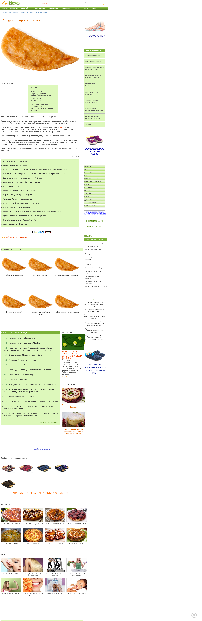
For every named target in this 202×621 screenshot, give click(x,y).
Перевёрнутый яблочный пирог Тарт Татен (21, 220)
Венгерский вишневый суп (94, 268)
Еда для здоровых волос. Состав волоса (33, 574)
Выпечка (22, 12)
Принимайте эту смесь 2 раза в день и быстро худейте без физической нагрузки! (94, 323)
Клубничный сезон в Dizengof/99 (20, 360)
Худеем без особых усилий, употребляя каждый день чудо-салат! (94, 330)
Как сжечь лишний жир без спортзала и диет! (94, 310)
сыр (17, 237)
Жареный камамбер (92, 55)
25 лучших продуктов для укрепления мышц (11, 594)
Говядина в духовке (92, 181)
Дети (86, 8)
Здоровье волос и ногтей (11, 573)
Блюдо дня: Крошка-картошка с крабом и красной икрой (30, 385)
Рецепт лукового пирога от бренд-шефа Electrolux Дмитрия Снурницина (33, 211)
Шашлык (88, 172)
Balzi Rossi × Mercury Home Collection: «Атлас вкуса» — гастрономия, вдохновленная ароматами (29, 390)
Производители (39, 8)
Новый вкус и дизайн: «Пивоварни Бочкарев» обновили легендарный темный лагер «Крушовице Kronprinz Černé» (29, 349)
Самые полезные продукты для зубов (33, 594)
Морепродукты (90, 187)
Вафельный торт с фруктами (15, 224)
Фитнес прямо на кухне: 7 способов (55, 574)
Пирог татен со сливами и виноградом (77, 524)
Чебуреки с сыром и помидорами (67, 275)
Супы (87, 239)
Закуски (87, 194)
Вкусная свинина (91, 178)
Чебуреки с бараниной (40, 275)
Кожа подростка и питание (77, 593)
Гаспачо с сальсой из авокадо (94, 243)
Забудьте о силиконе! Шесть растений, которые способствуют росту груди (94, 337)
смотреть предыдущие (48, 422)
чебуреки (10, 237)
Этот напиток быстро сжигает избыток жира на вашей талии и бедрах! (94, 316)
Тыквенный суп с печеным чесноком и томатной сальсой (94, 290)
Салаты (87, 166)
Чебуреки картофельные (14, 275)
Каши (86, 197)
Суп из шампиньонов (92, 246)
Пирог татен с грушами (55, 543)
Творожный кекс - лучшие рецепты (17, 199)
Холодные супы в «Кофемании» (19, 338)
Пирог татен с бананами (77, 543)
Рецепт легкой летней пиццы (15, 165)
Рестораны (53, 8)
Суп (86, 169)
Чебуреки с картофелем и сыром (67, 312)
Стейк (86, 175)
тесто (61, 127)
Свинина (100, 239)
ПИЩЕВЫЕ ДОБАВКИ (94, 221)
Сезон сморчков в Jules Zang (18, 375)
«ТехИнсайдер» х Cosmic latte (19, 396)
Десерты (88, 200)
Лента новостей (22, 8)
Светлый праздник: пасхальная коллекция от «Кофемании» (31, 401)
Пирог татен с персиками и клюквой (33, 524)
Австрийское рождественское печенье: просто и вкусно (94, 85)
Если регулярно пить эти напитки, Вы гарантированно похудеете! (94, 304)
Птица (87, 190)
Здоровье (66, 8)
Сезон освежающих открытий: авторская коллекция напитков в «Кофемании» (28, 407)
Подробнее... (66, 377)
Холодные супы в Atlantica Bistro (20, 365)
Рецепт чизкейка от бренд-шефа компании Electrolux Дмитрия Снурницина (34, 174)
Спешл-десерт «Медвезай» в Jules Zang (23, 355)
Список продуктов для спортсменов (77, 574)
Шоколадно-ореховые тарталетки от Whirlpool (22, 178)
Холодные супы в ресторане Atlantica (22, 343)
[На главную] (10, 6)
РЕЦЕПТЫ (88, 236)
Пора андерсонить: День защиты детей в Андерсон (28, 370)
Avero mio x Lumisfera (15, 380)
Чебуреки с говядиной (14, 312)
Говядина (93, 239)
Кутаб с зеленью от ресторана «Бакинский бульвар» (25, 216)
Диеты (77, 8)
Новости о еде (6, 12)
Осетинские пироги (11, 186)
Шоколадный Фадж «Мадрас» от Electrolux (21, 203)
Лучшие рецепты (91, 203)
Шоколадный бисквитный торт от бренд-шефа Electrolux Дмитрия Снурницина (36, 170)
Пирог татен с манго (11, 543)
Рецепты (95, 8)
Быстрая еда (89, 206)
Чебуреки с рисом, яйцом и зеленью (40, 313)
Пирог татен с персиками (55, 523)
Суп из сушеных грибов (93, 249)
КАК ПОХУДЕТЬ (94, 299)
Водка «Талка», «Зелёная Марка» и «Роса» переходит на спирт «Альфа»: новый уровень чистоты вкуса (32, 414)
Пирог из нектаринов (33, 543)
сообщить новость (42, 449)
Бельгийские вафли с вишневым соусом (93, 76)
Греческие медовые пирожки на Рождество (94, 109)
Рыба (86, 184)
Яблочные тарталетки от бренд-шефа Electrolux (23, 182)
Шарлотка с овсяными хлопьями (16, 207)
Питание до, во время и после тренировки (55, 594)
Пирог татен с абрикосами (11, 523)
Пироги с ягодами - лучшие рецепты (18, 195)
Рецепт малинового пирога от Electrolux (19, 191)
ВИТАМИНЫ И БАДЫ (94, 227)
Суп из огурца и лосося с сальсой (96, 286)
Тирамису (88, 124)
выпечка (23, 237)
